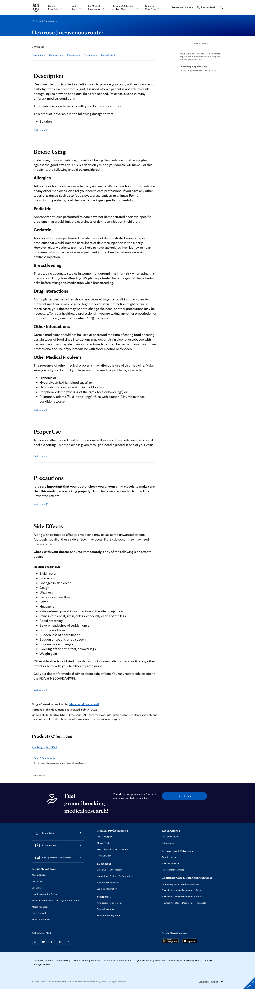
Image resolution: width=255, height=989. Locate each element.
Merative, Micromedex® (84, 704)
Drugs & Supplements (46, 21)
